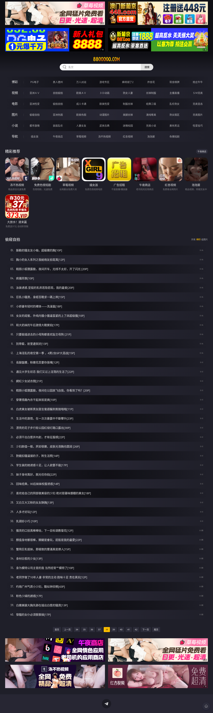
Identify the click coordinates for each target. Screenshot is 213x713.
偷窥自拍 (35, 114)
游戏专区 (104, 82)
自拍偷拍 (58, 93)
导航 (15, 136)
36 (92, 629)
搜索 (147, 67)
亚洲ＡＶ (35, 93)
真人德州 (58, 82)
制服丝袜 (128, 104)
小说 (15, 125)
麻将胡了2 (127, 82)
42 (136, 629)
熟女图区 (174, 114)
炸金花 (151, 82)
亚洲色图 (58, 114)
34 (77, 629)
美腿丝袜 (128, 114)
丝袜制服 (151, 93)
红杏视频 (128, 136)
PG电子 (34, 82)
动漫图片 (104, 114)
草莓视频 (81, 136)
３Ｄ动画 (104, 93)
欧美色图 (81, 114)
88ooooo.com (106, 59)
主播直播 (174, 93)
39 (113, 629)
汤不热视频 (104, 136)
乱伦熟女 (174, 104)
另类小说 (151, 125)
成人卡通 (81, 104)
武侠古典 (104, 125)
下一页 (145, 629)
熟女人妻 (128, 93)
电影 (15, 104)
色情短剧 (174, 136)
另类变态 (198, 104)
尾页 (156, 629)
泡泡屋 (151, 136)
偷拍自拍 (58, 104)
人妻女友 (81, 125)
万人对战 (81, 82)
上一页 (67, 629)
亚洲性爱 (35, 104)
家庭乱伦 (58, 125)
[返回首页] (206, 706)
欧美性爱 (104, 104)
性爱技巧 (198, 125)
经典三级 (151, 104)
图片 (15, 115)
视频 (15, 93)
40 (121, 629)
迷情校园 (128, 125)
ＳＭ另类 (198, 93)
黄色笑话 (174, 125)
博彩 (15, 82)
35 (84, 629)
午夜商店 (58, 136)
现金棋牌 (174, 82)
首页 (57, 629)
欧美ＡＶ (81, 93)
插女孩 (34, 136)
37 (99, 629)
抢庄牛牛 (198, 82)
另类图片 (198, 114)
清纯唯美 (151, 114)
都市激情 (35, 125)
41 (128, 629)
